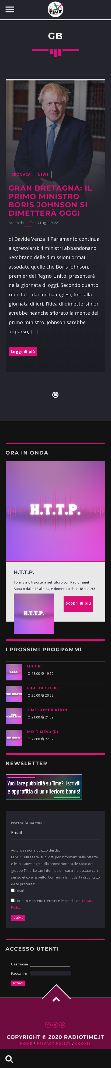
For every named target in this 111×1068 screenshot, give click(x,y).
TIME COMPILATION (47, 710)
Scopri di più (78, 603)
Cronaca (21, 174)
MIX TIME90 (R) (42, 732)
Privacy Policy (54, 1043)
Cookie (83, 1043)
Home (26, 1043)
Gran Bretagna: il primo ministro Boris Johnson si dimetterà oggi (50, 201)
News (43, 174)
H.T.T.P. (34, 666)
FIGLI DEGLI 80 (42, 688)
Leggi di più (23, 351)
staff (28, 223)
